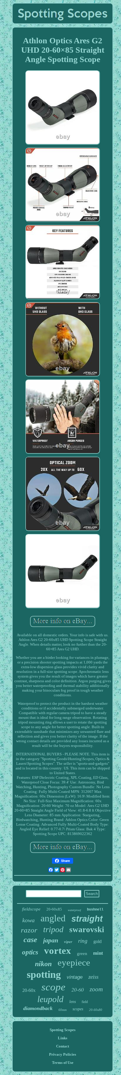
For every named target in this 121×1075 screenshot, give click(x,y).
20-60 (77, 989)
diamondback (38, 1008)
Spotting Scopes (62, 1030)
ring (83, 941)
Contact (62, 1046)
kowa (28, 920)
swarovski (86, 929)
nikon (43, 964)
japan (50, 940)
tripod (53, 929)
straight (87, 918)
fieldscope (31, 909)
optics (30, 952)
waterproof (74, 910)
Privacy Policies (62, 1054)
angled (53, 918)
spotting (44, 974)
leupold (50, 999)
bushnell (95, 910)
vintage (75, 977)
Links (62, 1038)
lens (72, 1001)
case (30, 939)
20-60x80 (95, 1009)
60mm (62, 1009)
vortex (57, 950)
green (82, 953)
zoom (96, 989)
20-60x (29, 990)
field (85, 1002)
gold (97, 941)
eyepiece (74, 962)
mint (98, 953)
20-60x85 (54, 909)
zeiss (93, 977)
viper (68, 941)
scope (53, 987)
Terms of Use (62, 1062)
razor (29, 930)
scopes (78, 1009)
